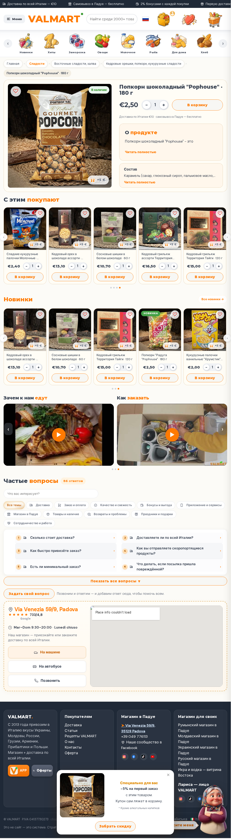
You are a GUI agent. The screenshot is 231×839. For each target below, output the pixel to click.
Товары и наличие (66, 514)
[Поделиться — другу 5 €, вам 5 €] (98, 179)
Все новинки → (212, 299)
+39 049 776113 (134, 736)
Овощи (102, 52)
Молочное (128, 52)
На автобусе (50, 666)
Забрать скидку (115, 826)
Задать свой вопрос (29, 594)
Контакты (73, 747)
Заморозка (77, 52)
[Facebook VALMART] (134, 756)
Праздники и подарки (157, 514)
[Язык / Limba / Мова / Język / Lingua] (146, 19)
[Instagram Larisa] (181, 798)
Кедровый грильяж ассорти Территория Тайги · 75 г (157, 256)
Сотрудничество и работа (33, 523)
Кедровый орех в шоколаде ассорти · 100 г (66, 256)
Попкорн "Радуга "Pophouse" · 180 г (154, 357)
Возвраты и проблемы (110, 514)
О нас (69, 741)
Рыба (153, 52)
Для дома (179, 52)
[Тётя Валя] (211, 807)
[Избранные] (189, 20)
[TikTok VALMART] (143, 756)
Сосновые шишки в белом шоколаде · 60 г (113, 256)
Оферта (71, 753)
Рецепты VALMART (81, 736)
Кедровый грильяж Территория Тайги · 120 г (204, 256)
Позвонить (50, 680)
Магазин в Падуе (26, 514)
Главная (13, 64)
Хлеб (204, 52)
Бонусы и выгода (159, 505)
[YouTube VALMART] (153, 756)
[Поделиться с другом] (36, 244)
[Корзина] (215, 20)
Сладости (36, 64)
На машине (50, 652)
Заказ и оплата (75, 505)
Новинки (26, 52)
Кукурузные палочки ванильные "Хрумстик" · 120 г (204, 357)
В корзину (197, 105)
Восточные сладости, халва (75, 64)
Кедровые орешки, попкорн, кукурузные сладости (143, 64)
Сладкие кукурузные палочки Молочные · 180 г (22, 256)
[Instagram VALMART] (124, 756)
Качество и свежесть (116, 505)
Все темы (14, 505)
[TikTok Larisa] (191, 798)
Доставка (43, 505)
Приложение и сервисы (204, 505)
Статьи (71, 730)
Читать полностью (140, 152)
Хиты (51, 52)
